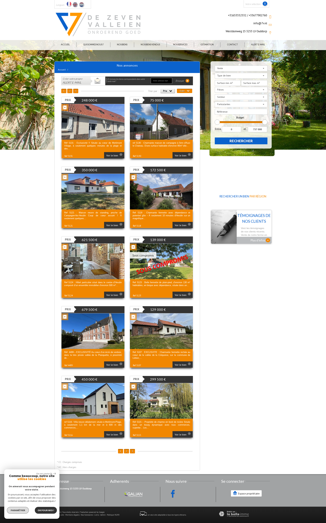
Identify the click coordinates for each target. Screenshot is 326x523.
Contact (232, 44)
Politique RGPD (113, 515)
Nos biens (122, 44)
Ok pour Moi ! (46, 510)
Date (182, 90)
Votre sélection (252, 4)
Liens (96, 515)
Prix (165, 90)
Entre (218, 129)
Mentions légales (72, 515)
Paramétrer (18, 510)
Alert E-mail (258, 44)
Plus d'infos (259, 240)
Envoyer (180, 80)
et (245, 129)
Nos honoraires (87, 515)
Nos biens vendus (150, 44)
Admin (103, 515)
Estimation (207, 44)
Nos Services (180, 44)
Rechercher (241, 141)
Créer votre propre (72, 80)
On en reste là (44, 473)
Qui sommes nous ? (93, 44)
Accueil (65, 44)
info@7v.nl (260, 23)
